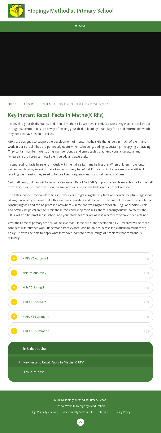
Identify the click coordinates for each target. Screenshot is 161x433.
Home (12, 104)
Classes (29, 104)
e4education (97, 406)
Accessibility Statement (77, 412)
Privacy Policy (122, 412)
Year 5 (46, 104)
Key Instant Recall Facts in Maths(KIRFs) (83, 104)
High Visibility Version (44, 412)
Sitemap (103, 412)
